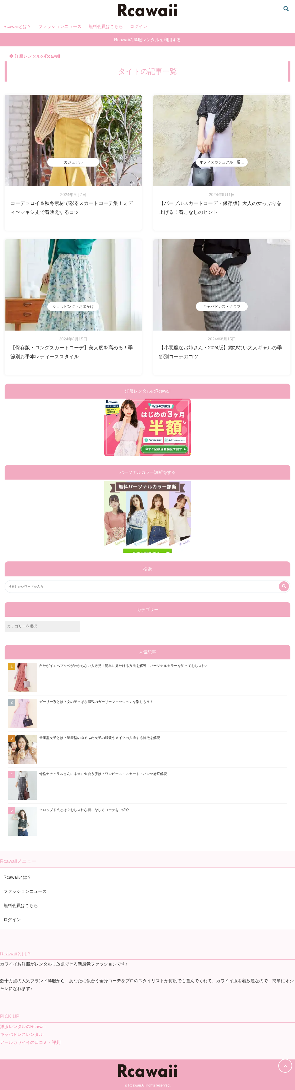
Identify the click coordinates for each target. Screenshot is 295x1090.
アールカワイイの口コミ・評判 (30, 1042)
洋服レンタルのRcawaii (37, 56)
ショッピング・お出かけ (73, 306)
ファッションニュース (60, 26)
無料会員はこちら (105, 26)
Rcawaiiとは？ (17, 26)
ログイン (138, 26)
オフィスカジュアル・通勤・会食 (223, 162)
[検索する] (284, 586)
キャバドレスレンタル (21, 1034)
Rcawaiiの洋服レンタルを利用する (147, 39)
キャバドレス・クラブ (222, 306)
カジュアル (73, 162)
